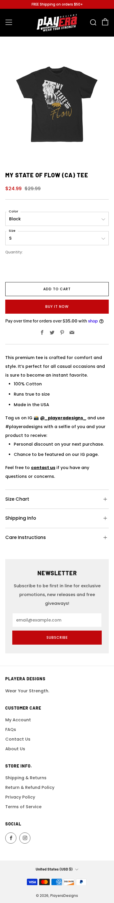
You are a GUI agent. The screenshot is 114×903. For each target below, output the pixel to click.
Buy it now (57, 306)
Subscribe (57, 637)
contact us (43, 468)
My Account (18, 720)
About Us (15, 749)
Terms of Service (23, 807)
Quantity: (14, 252)
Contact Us (17, 739)
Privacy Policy (20, 797)
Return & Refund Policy (29, 787)
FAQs (10, 729)
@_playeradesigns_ (63, 418)
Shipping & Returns (25, 778)
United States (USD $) (54, 869)
